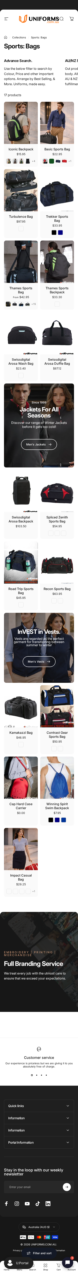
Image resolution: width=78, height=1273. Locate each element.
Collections (19, 37)
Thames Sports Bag (20, 290)
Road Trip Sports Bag (21, 591)
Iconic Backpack (21, 149)
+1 (69, 161)
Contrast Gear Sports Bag (57, 735)
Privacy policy (20, 1250)
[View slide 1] (31, 1075)
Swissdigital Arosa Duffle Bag (57, 361)
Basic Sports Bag (57, 149)
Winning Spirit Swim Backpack (57, 806)
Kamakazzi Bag (21, 733)
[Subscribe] (67, 1187)
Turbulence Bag (21, 217)
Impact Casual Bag (21, 877)
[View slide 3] (41, 1075)
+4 (33, 161)
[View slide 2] (36, 1075)
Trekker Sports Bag (57, 219)
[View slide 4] (46, 1075)
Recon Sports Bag (57, 589)
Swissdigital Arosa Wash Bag (20, 361)
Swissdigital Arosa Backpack (21, 519)
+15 (33, 304)
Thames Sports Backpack (57, 290)
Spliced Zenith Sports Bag (57, 519)
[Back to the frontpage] (5, 37)
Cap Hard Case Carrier (20, 806)
